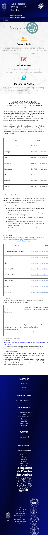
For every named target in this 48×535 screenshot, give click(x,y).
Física (28, 417)
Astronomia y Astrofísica (24, 451)
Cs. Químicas (22, 417)
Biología (24, 414)
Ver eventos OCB (24, 437)
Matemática (24, 423)
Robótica (24, 425)
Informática (24, 421)
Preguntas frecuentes (24, 391)
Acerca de (24, 384)
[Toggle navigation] (6, 19)
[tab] (24, 39)
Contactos (24, 387)
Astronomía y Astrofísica (24, 412)
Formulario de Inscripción (24, 400)
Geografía (24, 419)
